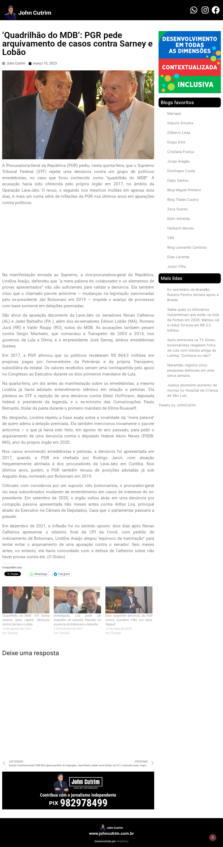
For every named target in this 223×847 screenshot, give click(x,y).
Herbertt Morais (180, 228)
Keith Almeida (178, 218)
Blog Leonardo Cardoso (187, 247)
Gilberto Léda (178, 132)
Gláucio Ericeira (180, 123)
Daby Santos (177, 180)
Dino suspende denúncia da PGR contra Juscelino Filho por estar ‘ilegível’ (129, 620)
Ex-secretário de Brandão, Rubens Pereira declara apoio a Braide (193, 294)
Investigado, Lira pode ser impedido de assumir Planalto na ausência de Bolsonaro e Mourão (77, 620)
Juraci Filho (176, 266)
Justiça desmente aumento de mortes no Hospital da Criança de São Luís (192, 390)
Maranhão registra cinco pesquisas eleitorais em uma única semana (190, 370)
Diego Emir (176, 142)
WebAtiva (122, 841)
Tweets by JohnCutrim (177, 405)
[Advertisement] (78, 239)
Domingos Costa (181, 171)
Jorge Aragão (178, 161)
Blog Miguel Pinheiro (184, 190)
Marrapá (174, 113)
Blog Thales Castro (183, 199)
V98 (170, 238)
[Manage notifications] (212, 837)
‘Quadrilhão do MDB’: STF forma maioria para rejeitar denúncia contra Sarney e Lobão (25, 620)
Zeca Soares (177, 209)
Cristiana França (180, 151)
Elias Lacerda (178, 257)
